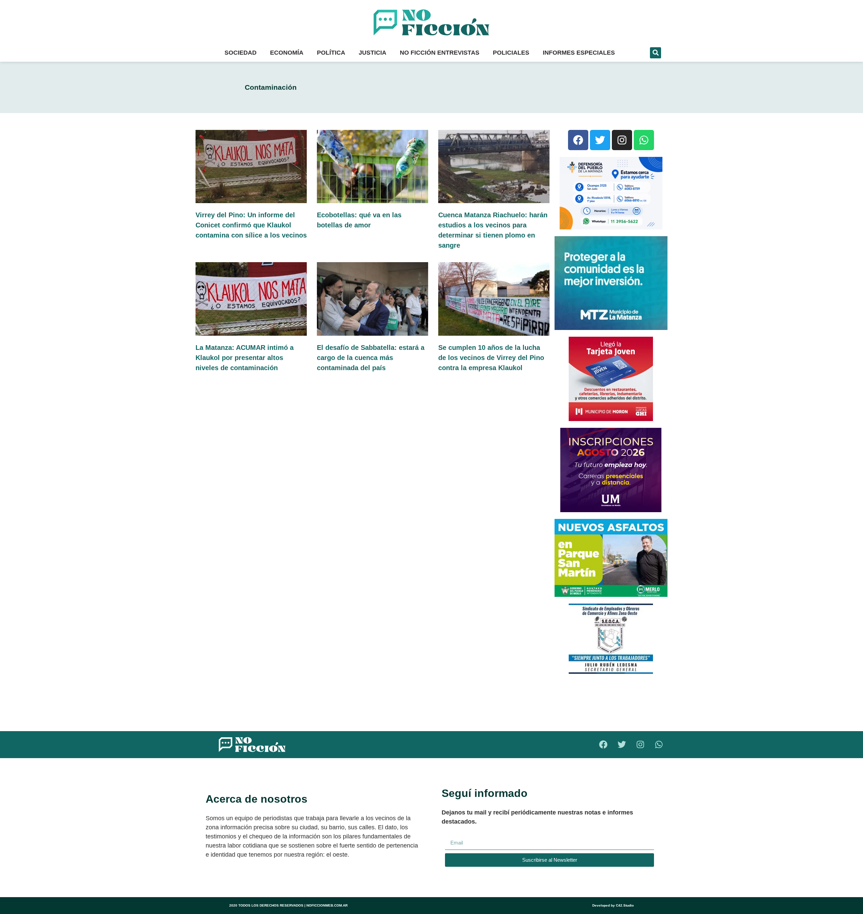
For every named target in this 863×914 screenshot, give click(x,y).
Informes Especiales (579, 52)
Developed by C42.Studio (613, 905)
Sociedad (241, 52)
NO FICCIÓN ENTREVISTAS (439, 52)
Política (331, 52)
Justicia (372, 52)
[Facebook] (578, 140)
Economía (286, 52)
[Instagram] (622, 140)
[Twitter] (600, 140)
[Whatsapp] (644, 140)
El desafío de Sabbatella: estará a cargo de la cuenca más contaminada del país (370, 357)
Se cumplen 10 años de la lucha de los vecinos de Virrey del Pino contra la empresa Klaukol (491, 357)
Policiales (511, 52)
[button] (655, 52)
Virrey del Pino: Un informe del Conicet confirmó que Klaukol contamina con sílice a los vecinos (251, 225)
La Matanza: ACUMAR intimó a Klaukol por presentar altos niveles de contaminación (245, 357)
